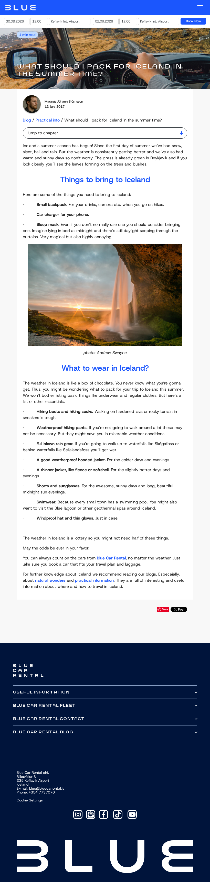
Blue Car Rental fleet (44, 705)
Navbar (20, 8)
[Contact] (90, 814)
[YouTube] (132, 814)
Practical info (48, 120)
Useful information (41, 692)
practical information (94, 580)
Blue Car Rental (111, 558)
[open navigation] (200, 6)
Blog (27, 120)
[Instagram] (77, 814)
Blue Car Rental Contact (48, 718)
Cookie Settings (30, 800)
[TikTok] (117, 814)
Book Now (193, 21)
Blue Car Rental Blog (43, 732)
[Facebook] (103, 814)
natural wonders (50, 580)
